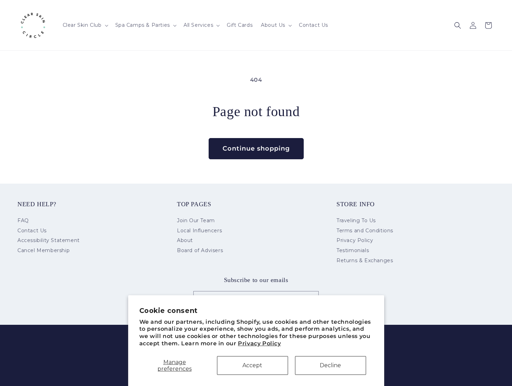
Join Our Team (196, 221)
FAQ (23, 221)
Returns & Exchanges (364, 260)
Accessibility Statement (48, 240)
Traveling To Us (356, 221)
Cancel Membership (43, 250)
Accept (252, 365)
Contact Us (32, 230)
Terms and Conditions (364, 230)
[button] (85, 25)
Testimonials (352, 250)
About (185, 240)
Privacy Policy (259, 343)
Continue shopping (256, 148)
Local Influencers (199, 230)
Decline (330, 365)
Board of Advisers (200, 250)
